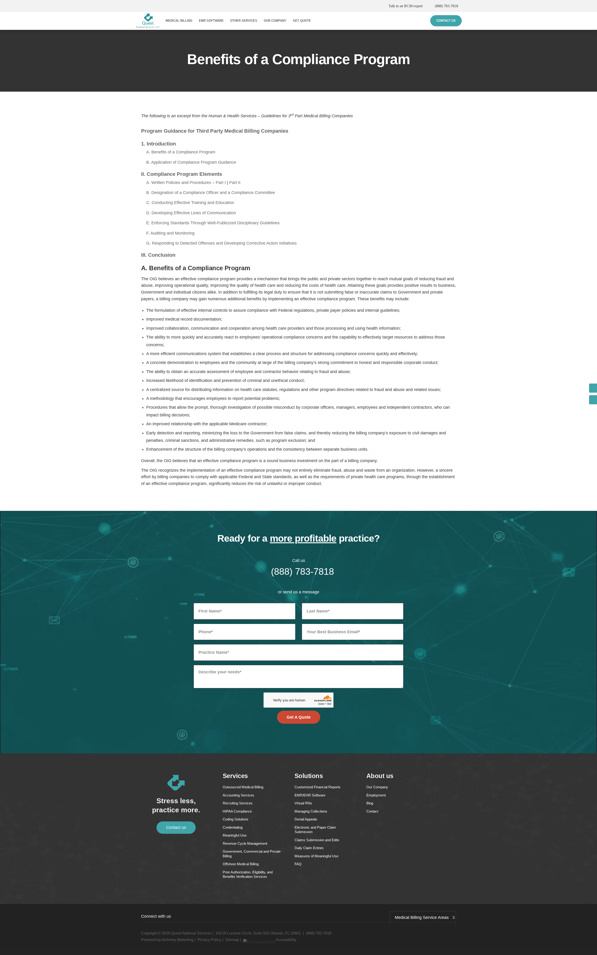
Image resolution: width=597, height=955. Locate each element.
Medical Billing (179, 20)
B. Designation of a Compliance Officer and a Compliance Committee (210, 192)
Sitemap (232, 940)
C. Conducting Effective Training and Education (190, 202)
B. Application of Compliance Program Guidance (191, 162)
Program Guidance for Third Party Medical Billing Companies (214, 131)
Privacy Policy (209, 940)
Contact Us (446, 20)
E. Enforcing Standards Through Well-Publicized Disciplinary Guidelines (213, 223)
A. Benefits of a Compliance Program (180, 152)
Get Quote (302, 20)
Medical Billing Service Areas (422, 917)
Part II (234, 182)
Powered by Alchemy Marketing (167, 940)
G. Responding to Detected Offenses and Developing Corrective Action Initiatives (221, 243)
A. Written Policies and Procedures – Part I (186, 182)
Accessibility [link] (286, 940)
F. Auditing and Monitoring (170, 233)
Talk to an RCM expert (406, 6)
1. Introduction (158, 144)
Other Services (243, 20)
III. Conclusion (158, 255)
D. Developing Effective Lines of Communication (191, 213)
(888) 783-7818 (446, 6)
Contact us (176, 827)
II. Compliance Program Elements (181, 174)
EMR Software (211, 20)
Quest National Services (191, 933)
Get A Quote (299, 717)
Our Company (275, 20)
